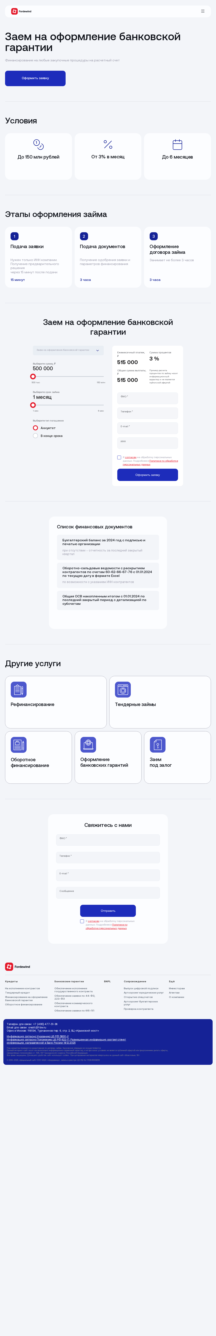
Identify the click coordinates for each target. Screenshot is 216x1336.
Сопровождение (135, 981)
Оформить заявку (35, 78)
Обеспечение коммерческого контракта (74, 1005)
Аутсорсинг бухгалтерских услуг (141, 1003)
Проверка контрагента (138, 1009)
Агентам (174, 993)
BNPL (107, 981)
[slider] (33, 376)
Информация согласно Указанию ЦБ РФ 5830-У (38, 1036)
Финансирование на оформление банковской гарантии (26, 999)
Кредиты (11, 981)
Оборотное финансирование (23, 1004)
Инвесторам (177, 988)
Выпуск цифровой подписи (141, 988)
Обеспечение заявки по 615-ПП (74, 1011)
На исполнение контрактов (22, 988)
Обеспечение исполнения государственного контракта (73, 990)
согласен (130, 457)
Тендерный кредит (17, 993)
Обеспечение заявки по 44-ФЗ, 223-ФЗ (75, 997)
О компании (176, 997)
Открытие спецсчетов (138, 997)
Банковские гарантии (69, 981)
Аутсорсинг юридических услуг (144, 993)
